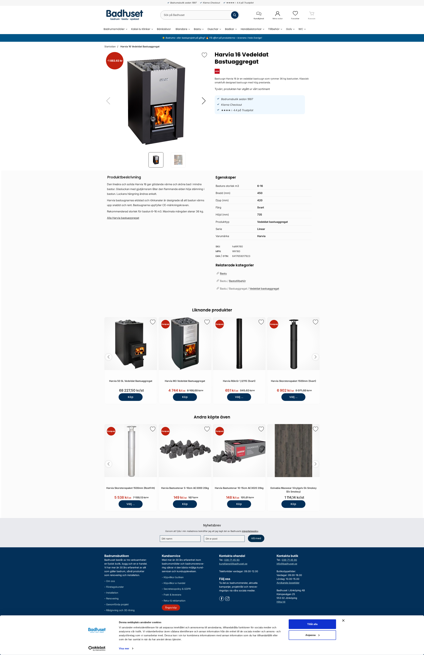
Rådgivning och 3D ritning (120, 610)
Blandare (181, 29)
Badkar (229, 29)
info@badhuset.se (287, 563)
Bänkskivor (164, 29)
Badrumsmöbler (114, 29)
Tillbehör (274, 29)
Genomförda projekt (117, 604)
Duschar (213, 29)
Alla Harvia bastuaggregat (123, 217)
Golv (289, 29)
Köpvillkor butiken (174, 577)
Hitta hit (281, 601)
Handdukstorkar (251, 29)
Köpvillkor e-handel (174, 583)
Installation (112, 592)
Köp (130, 397)
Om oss (110, 581)
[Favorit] (204, 55)
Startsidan (110, 46)
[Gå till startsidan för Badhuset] (123, 14)
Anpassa (310, 634)
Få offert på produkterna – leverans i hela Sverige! (235, 37)
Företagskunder (115, 586)
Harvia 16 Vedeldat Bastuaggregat (139, 46)
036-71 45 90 (231, 559)
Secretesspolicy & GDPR (177, 588)
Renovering (112, 598)
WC (300, 29)
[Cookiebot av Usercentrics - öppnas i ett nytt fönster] (96, 648)
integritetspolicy (250, 531)
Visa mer (124, 648)
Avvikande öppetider (288, 582)
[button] (204, 101)
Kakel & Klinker (140, 29)
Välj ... (239, 397)
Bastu (197, 29)
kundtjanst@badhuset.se (233, 563)
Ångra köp (171, 607)
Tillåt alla (312, 624)
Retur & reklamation (174, 600)
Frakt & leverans (172, 594)
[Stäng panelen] (343, 620)
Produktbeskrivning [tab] (124, 177)
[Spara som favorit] (152, 322)
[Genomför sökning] (234, 15)
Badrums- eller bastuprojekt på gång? (186, 37)
